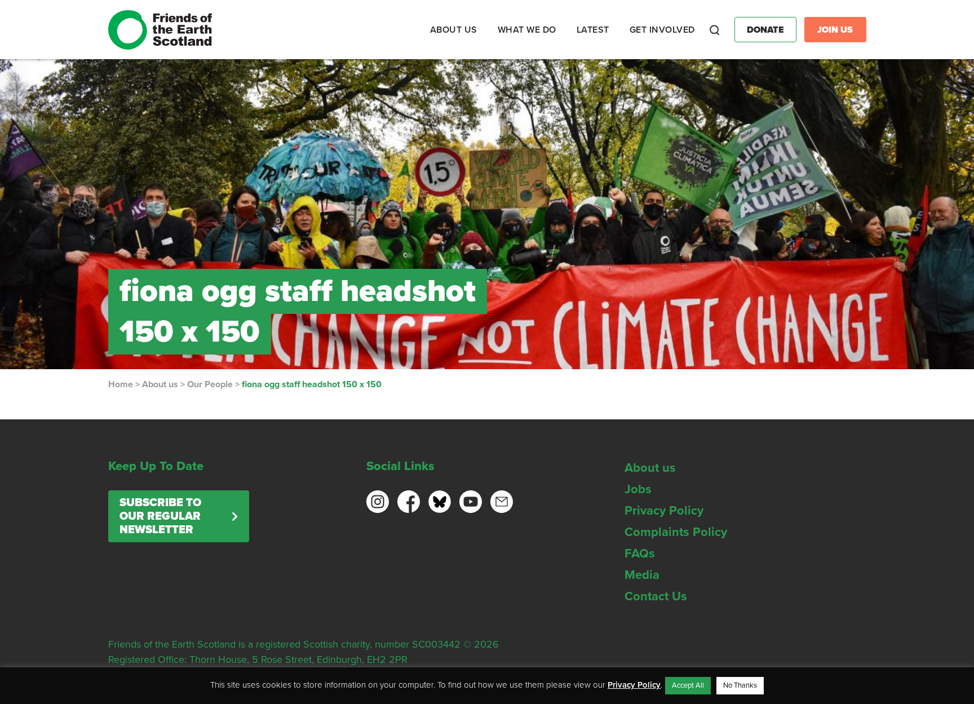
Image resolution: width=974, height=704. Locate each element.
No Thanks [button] (740, 685)
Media (642, 575)
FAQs (640, 553)
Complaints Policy (676, 532)
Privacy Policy (664, 510)
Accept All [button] (688, 685)
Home (120, 384)
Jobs (638, 489)
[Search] (715, 30)
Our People (210, 384)
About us (160, 384)
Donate (765, 30)
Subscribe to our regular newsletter (160, 516)
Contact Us (656, 596)
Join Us (835, 30)
